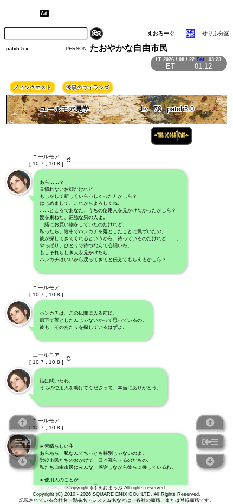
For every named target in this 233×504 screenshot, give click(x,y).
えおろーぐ (160, 33)
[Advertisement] (136, 13)
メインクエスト (32, 87)
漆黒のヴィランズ (87, 87)
